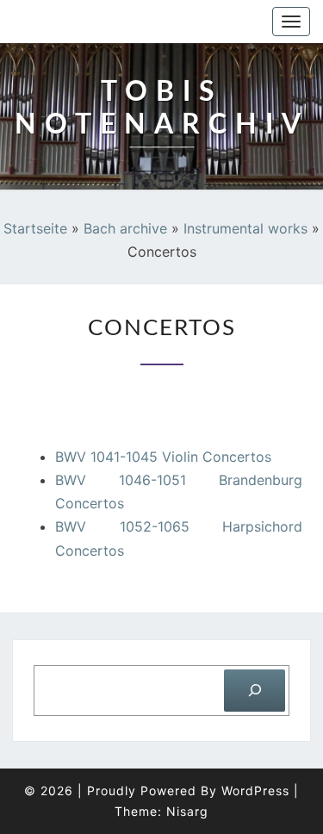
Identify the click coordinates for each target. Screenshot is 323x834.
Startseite (35, 228)
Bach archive (125, 228)
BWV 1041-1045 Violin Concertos (163, 456)
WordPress (255, 790)
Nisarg (187, 811)
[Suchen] (254, 690)
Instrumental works (245, 228)
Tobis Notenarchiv (105, 21)
